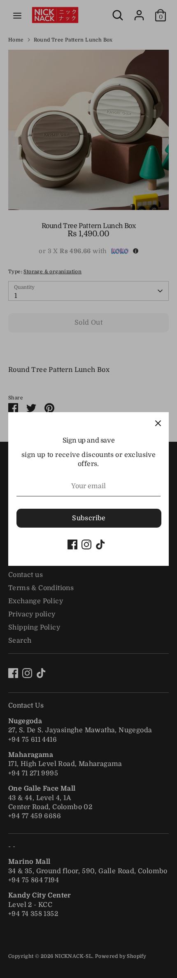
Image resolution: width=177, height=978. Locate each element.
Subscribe (89, 518)
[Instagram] (86, 544)
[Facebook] (72, 544)
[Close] (158, 423)
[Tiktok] (100, 544)
